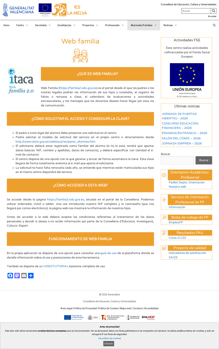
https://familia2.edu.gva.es (78, 88)
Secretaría (41, 25)
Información (177, 207)
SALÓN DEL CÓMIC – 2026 (181, 138)
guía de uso (108, 253)
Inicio (6, 25)
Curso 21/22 (177, 238)
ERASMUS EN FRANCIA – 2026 (184, 133)
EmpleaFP (176, 222)
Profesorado (112, 25)
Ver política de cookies (109, 338)
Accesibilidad (151, 308)
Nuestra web (177, 187)
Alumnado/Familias (141, 25)
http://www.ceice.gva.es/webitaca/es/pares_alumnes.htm (55, 141)
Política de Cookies (108, 308)
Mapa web (125, 308)
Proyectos (88, 25)
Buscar (165, 154)
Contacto (138, 308)
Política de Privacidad (85, 308)
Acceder (212, 16)
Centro (20, 25)
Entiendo (108, 343)
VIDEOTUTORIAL (55, 266)
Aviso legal (66, 308)
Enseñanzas (64, 25)
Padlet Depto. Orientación (187, 182)
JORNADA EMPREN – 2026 (182, 143)
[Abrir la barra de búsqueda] (214, 25)
